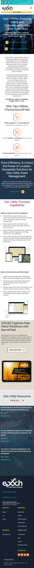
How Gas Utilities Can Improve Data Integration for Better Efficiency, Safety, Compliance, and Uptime (16, 433)
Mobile (20, 515)
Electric (5, 512)
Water (4, 519)
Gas (4, 515)
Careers (20, 541)
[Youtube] (28, 555)
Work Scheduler (22, 519)
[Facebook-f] (2, 2)
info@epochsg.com (9, 497)
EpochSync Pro (7, 534)
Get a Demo (17, 12)
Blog (19, 538)
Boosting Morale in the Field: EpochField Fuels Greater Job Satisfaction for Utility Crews (16, 409)
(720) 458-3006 (9, 492)
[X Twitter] (8, 2)
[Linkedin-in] (5, 2)
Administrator (21, 522)
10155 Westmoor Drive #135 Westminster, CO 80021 (11, 503)
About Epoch (21, 534)
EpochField (21, 512)
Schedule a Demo (22, 545)
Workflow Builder (22, 526)
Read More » (6, 416)
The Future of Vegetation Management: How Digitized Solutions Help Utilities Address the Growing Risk (16, 451)
